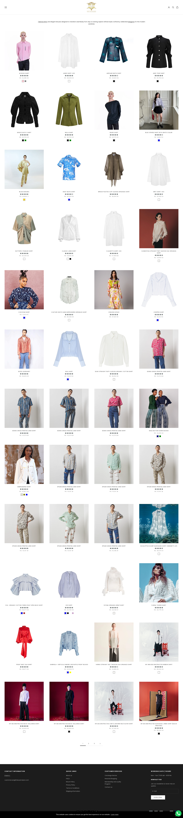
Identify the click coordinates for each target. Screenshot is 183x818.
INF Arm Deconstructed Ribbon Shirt (158, 664)
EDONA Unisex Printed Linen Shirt (159, 371)
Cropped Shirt (159, 312)
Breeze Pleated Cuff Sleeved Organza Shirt (114, 192)
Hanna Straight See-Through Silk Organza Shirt (114, 664)
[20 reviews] (69, 261)
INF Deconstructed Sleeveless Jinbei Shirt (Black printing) (159, 724)
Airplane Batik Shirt (114, 73)
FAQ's (68, 779)
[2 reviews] (24, 83)
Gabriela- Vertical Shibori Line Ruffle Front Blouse (69, 664)
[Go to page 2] (100, 743)
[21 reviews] (159, 83)
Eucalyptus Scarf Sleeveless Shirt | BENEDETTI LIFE (158, 546)
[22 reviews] (69, 143)
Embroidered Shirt (24, 487)
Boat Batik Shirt (69, 192)
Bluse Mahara (24, 192)
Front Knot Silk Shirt (24, 664)
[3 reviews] (69, 322)
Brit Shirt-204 (158, 192)
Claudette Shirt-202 (113, 251)
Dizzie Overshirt (24, 371)
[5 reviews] (24, 497)
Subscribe (158, 797)
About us (69, 775)
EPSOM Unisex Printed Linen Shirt (69, 487)
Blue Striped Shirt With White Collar (158, 132)
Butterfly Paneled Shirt (24, 251)
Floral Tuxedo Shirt (159, 605)
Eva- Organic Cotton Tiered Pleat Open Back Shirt (24, 605)
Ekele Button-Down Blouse (159, 431)
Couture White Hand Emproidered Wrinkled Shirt (69, 312)
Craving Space (113, 312)
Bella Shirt (69, 132)
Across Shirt (24, 73)
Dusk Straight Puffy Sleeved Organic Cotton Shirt (114, 371)
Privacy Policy (70, 785)
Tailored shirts (42, 22)
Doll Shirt (69, 371)
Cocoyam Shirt (24, 312)
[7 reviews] (159, 556)
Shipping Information (73, 791)
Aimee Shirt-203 (69, 73)
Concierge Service (111, 775)
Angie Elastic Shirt (24, 132)
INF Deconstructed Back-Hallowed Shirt (24, 724)
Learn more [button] (114, 814)
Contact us (108, 787)
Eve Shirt (69, 605)
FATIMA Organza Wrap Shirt (114, 605)
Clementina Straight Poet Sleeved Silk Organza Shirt (158, 252)
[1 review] (114, 83)
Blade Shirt (114, 132)
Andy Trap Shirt (159, 73)
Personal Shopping (111, 779)
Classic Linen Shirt (69, 251)
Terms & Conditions (72, 788)
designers (131, 22)
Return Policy (70, 782)
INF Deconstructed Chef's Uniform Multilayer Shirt (114, 724)
